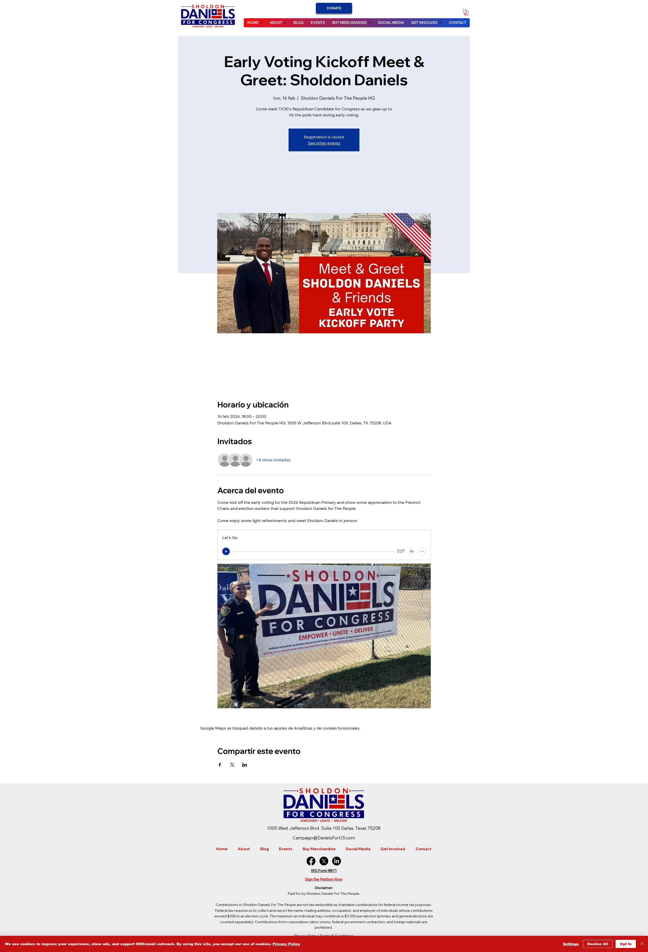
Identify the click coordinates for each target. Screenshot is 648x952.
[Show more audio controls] (422, 551)
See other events (324, 143)
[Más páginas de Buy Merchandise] (369, 23)
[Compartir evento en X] (232, 765)
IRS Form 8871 (324, 870)
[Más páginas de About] (285, 23)
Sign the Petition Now (323, 879)
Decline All (597, 944)
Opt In (626, 944)
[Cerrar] (642, 944)
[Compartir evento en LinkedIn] (244, 765)
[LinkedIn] (336, 861)
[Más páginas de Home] (261, 23)
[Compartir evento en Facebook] (219, 765)
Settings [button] (571, 944)
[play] (226, 551)
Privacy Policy (286, 944)
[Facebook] (311, 861)
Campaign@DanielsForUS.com (324, 837)
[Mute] (411, 551)
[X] (323, 861)
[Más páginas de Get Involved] (440, 23)
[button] (466, 12)
